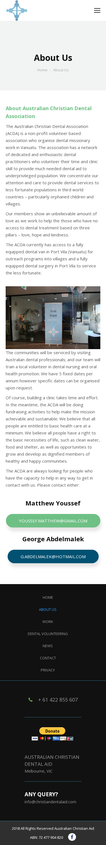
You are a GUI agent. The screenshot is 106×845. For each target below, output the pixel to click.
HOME (48, 597)
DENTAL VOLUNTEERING (48, 633)
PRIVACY (48, 670)
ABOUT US (48, 609)
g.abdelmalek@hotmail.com (53, 556)
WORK (47, 621)
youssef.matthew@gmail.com (53, 521)
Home (42, 69)
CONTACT (48, 657)
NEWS (48, 645)
